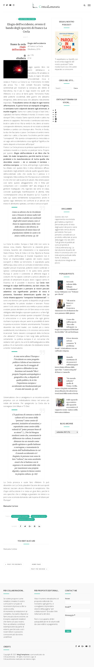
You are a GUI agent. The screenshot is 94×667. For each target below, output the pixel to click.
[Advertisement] (66, 165)
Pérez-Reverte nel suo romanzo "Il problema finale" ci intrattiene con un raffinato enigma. (66, 344)
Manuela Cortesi (26, 519)
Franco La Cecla (38, 516)
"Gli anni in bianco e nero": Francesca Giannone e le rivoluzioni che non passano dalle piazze (66, 307)
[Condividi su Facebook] (20, 526)
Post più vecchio (38, 569)
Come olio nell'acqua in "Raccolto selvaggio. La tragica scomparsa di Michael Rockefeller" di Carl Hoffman (66, 325)
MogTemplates (23, 654)
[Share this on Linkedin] (39, 526)
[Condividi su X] (25, 526)
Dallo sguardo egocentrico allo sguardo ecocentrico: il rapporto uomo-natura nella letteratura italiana (66, 406)
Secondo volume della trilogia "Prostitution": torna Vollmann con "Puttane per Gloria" (66, 288)
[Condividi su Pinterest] (34, 526)
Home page (36, 564)
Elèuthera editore (27, 19)
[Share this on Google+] (30, 526)
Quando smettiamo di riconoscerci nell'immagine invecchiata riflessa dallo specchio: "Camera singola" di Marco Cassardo (66, 364)
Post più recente (14, 564)
